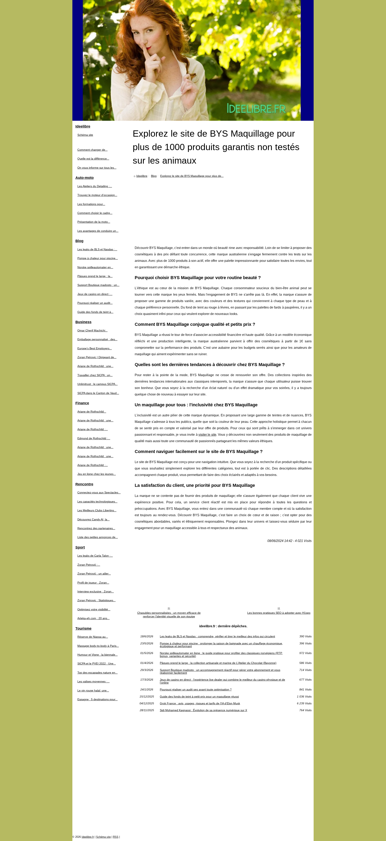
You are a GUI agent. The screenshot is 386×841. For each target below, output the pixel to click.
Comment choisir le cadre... (94, 213)
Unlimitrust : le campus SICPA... (97, 384)
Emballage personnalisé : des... (97, 339)
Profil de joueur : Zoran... (93, 582)
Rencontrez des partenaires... (96, 528)
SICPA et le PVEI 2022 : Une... (96, 663)
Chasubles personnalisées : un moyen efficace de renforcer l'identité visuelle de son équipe (169, 614)
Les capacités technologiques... (97, 501)
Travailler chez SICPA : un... (95, 375)
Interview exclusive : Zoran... (95, 591)
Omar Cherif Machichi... (92, 330)
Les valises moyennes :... (93, 681)
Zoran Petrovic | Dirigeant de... (96, 357)
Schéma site (85, 134)
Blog (154, 175)
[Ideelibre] (193, 60)
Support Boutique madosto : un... (98, 285)
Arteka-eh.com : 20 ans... (93, 618)
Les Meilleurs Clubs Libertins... (96, 510)
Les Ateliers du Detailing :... (94, 186)
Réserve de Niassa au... (92, 636)
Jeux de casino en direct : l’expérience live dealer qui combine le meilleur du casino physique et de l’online (222, 681)
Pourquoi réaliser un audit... (95, 302)
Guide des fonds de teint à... (95, 312)
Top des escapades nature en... (97, 672)
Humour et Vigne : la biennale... (97, 654)
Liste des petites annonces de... (97, 537)
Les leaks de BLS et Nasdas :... (97, 249)
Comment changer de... (92, 149)
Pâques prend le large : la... (95, 276)
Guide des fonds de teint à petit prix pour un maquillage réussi (199, 696)
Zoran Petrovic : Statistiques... (96, 600)
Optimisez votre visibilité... (93, 609)
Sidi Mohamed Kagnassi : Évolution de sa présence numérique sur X (203, 710)
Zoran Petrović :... (88, 564)
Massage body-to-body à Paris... (98, 645)
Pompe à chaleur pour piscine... (97, 258)
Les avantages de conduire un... (97, 230)
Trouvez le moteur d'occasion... (97, 195)
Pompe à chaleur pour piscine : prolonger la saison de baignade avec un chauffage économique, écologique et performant (221, 645)
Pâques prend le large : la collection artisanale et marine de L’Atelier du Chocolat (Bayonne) (218, 662)
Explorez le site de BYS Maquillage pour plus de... (192, 175)
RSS (115, 836)
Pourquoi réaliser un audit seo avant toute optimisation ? (196, 689)
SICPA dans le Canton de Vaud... (98, 393)
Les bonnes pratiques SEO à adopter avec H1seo (278, 612)
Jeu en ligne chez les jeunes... (96, 474)
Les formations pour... (91, 204)
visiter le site (207, 434)
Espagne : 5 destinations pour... (97, 699)
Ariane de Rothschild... (91, 411)
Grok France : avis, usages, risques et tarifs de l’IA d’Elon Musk (200, 703)
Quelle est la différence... (93, 158)
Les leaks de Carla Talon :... (95, 555)
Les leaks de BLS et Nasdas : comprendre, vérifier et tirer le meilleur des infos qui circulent (217, 636)
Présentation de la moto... (93, 221)
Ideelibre (141, 175)
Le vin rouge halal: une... (93, 690)
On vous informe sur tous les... (96, 167)
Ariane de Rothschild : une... (95, 366)
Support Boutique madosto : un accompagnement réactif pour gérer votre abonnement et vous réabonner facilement (220, 671)
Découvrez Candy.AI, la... (93, 519)
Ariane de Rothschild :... (92, 429)
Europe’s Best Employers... (94, 348)
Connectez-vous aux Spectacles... (99, 492)
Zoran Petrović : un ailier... (94, 573)
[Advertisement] (223, 208)
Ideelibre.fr (88, 836)
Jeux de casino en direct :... (94, 294)
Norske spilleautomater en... (95, 267)
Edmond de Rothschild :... (93, 438)
